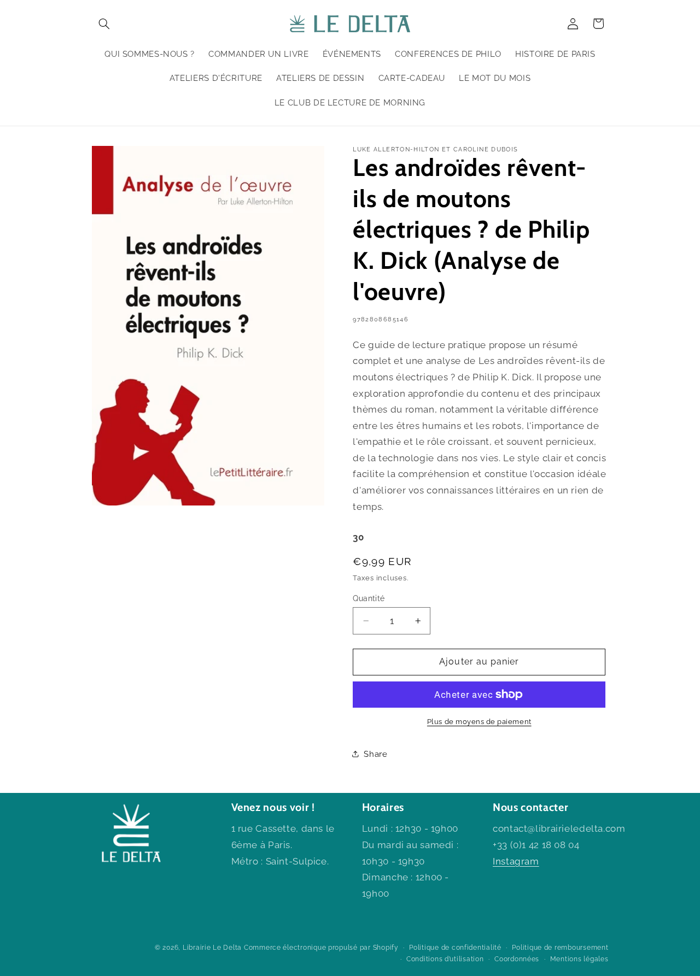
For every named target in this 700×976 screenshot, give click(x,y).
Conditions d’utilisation (445, 959)
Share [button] (375, 754)
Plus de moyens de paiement (479, 722)
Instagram (516, 861)
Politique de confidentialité (455, 947)
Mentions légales (579, 959)
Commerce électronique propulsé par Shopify (321, 947)
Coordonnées (516, 959)
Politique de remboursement (560, 947)
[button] (104, 23)
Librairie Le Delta (212, 947)
